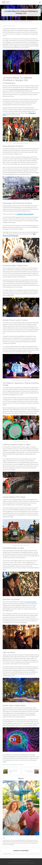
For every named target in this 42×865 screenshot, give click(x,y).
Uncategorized (21, 764)
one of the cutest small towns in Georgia (20, 89)
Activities (7, 764)
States (13, 764)
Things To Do (16, 764)
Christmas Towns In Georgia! (25, 214)
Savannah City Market (31, 602)
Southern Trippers (17, 862)
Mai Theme (32, 862)
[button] (40, 2)
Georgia (10, 764)
